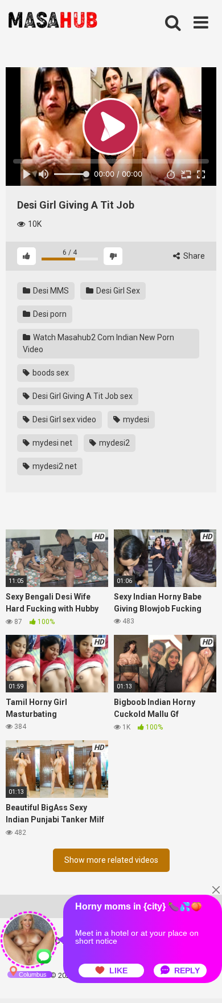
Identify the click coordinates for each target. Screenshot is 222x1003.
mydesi (135, 419)
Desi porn (49, 314)
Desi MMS (50, 290)
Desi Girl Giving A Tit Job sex (82, 396)
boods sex (50, 372)
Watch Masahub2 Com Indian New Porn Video (98, 343)
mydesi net (51, 442)
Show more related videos (111, 860)
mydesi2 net (54, 466)
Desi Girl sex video (63, 419)
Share (193, 255)
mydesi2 (113, 442)
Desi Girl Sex (117, 290)
